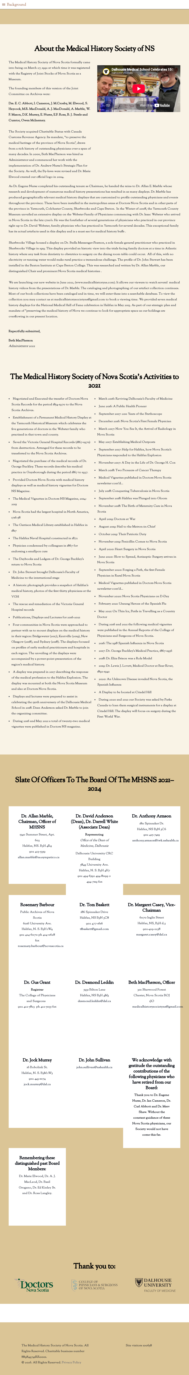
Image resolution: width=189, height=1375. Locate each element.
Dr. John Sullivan (94, 1060)
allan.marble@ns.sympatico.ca (38, 857)
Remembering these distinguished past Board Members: (37, 1163)
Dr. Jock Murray (37, 1060)
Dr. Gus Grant (37, 983)
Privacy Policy (71, 1362)
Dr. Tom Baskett (94, 905)
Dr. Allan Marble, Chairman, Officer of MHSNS (37, 821)
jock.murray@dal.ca (37, 1084)
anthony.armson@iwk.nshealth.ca (155, 840)
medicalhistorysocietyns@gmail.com (157, 1007)
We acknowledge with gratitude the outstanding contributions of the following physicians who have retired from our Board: (152, 1074)
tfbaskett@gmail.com (94, 929)
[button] (94, 4)
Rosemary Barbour (37, 905)
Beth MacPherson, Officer (151, 983)
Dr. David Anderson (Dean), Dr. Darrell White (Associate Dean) (94, 821)
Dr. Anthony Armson (151, 816)
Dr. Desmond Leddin (94, 983)
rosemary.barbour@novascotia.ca (40, 946)
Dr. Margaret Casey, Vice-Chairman (151, 908)
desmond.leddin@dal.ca (94, 1001)
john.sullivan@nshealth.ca (94, 1067)
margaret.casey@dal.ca (151, 935)
